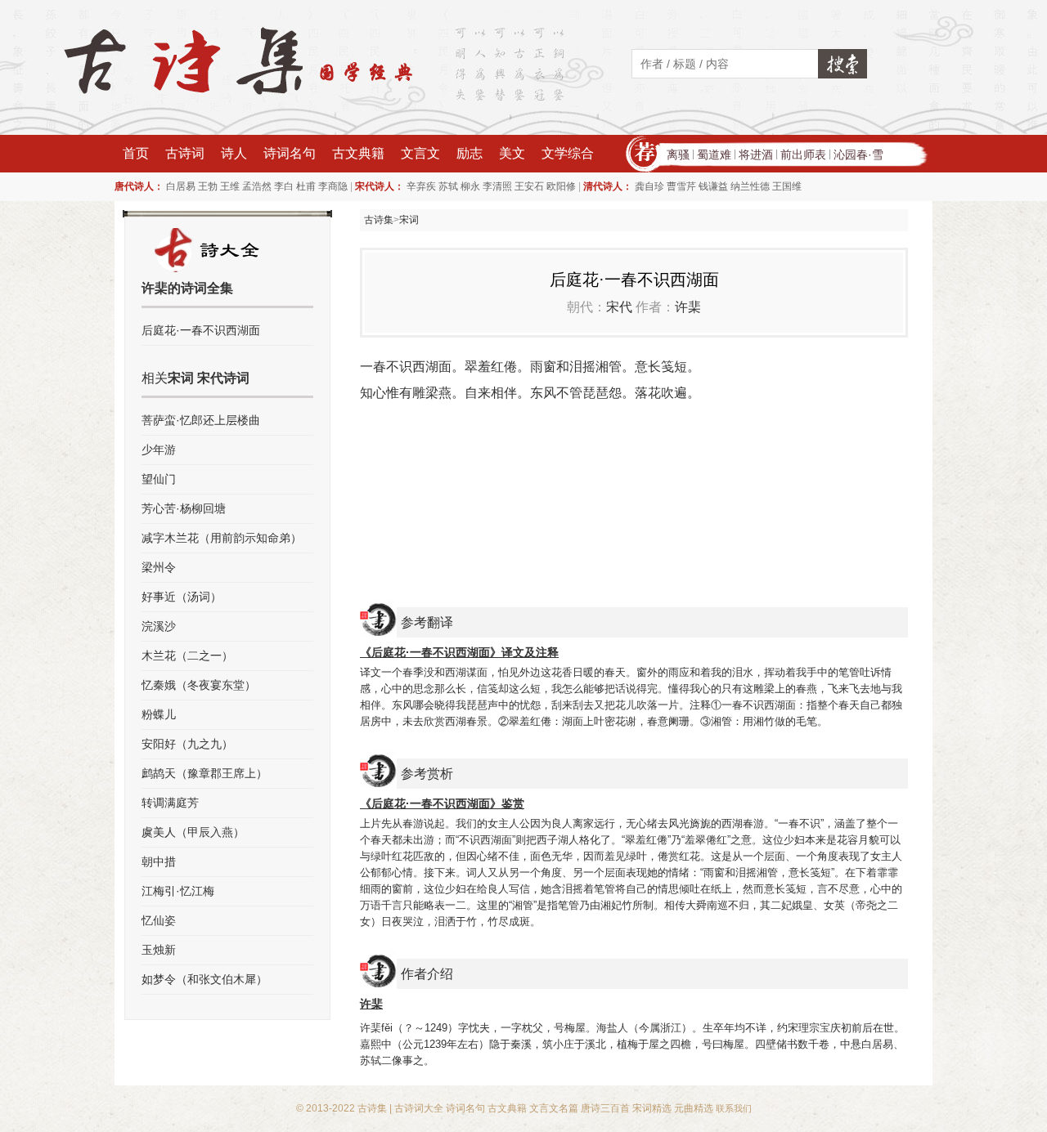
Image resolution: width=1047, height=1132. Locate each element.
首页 (136, 153)
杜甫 (306, 186)
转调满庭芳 (170, 802)
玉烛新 (159, 949)
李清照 (497, 186)
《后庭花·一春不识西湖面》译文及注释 (459, 652)
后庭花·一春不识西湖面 (201, 330)
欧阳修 (561, 186)
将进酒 (756, 154)
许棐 (688, 307)
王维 (230, 186)
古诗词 (184, 153)
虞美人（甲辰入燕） (193, 832)
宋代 (619, 307)
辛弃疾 (421, 186)
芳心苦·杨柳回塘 (184, 508)
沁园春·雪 (858, 154)
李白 (284, 186)
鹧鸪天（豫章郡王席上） (204, 773)
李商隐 (333, 186)
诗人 (234, 153)
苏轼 (448, 186)
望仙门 (159, 478)
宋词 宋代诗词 (208, 378)
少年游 (159, 449)
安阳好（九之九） (187, 743)
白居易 (180, 186)
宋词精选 (652, 1108)
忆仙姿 (159, 920)
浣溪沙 (159, 626)
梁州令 (159, 567)
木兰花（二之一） (187, 655)
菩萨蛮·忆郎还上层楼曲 (201, 420)
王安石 (529, 186)
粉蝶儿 (159, 714)
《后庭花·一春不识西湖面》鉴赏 (442, 803)
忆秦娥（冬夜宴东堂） (199, 684)
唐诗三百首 (605, 1108)
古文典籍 (358, 153)
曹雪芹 (681, 186)
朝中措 (159, 861)
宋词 (409, 220)
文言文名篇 (553, 1108)
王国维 (787, 186)
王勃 (208, 186)
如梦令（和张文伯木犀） (204, 979)
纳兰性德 (750, 186)
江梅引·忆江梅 (178, 890)
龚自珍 (649, 186)
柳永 (470, 186)
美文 (512, 153)
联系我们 (734, 1108)
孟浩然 (257, 186)
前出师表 (803, 154)
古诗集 (378, 220)
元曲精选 (693, 1108)
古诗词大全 (418, 1108)
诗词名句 (289, 153)
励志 (469, 153)
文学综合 (567, 153)
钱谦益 (713, 186)
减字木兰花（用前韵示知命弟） (222, 537)
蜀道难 (714, 154)
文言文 (420, 153)
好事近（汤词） (182, 596)
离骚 (678, 154)
